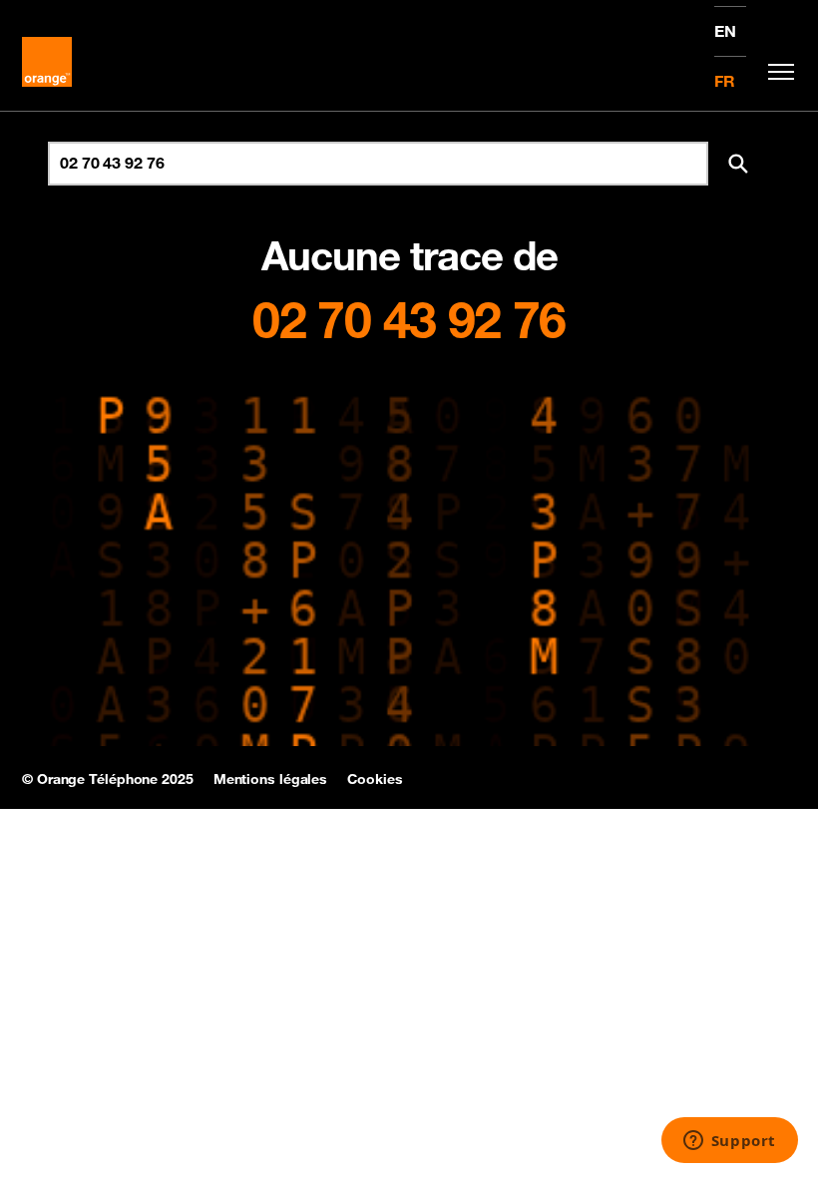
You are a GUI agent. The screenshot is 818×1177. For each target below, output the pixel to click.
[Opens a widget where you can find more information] (729, 1142)
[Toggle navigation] (776, 72)
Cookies (374, 779)
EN (725, 31)
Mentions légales (270, 779)
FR (724, 81)
